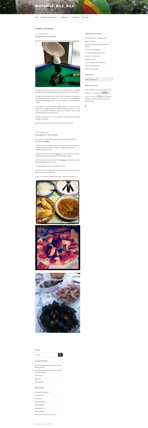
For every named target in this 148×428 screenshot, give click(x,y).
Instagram (75, 41)
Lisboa (94, 59)
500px (100, 96)
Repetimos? (38, 379)
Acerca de (85, 17)
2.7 (94, 93)
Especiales (64, 17)
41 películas (92, 41)
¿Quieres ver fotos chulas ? (49, 17)
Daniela (87, 56)
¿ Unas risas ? (75, 17)
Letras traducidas (39, 411)
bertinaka (87, 59)
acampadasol (107, 96)
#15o (91, 93)
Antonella (87, 49)
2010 (88, 93)
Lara (86, 52)
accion (94, 96)
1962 (101, 98)
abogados (88, 98)
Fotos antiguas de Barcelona (97, 52)
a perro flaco (107, 98)
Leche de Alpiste (89, 62)
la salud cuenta (39, 375)
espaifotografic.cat (40, 408)
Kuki (86, 41)
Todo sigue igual (96, 49)
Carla (86, 69)
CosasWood (38, 398)
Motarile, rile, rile (54, 6)
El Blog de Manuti (39, 405)
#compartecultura (101, 89)
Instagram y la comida (46, 134)
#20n (105, 92)
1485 (86, 89)
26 (91, 96)
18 (86, 93)
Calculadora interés (90, 38)
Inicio (36, 17)
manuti (87, 65)
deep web (87, 44)
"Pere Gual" (95, 98)
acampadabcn (89, 101)
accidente (98, 93)
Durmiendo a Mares (40, 401)
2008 (109, 89)
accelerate (92, 89)
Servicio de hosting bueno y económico (45, 414)
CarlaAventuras (39, 395)
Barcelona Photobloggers (42, 392)
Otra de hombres (100, 62)
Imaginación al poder (45, 36)
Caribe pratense (101, 38)
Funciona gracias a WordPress (43, 424)
